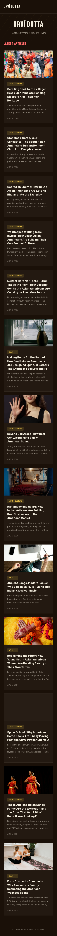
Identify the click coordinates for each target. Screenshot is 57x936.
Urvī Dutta (12, 6)
